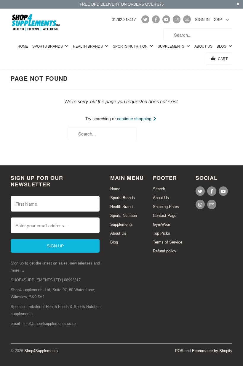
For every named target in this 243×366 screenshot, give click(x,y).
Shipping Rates (166, 206)
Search (159, 189)
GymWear (161, 224)
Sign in (202, 19)
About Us (203, 46)
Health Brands (88, 46)
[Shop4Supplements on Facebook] (156, 19)
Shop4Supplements (41, 351)
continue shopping (135, 118)
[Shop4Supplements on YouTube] (166, 19)
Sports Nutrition (130, 46)
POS (179, 351)
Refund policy (164, 251)
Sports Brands (48, 46)
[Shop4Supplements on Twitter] (145, 19)
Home (22, 46)
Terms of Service (167, 242)
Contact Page (164, 215)
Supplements (171, 46)
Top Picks (161, 233)
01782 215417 (124, 19)
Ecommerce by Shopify (212, 351)
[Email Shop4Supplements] (187, 19)
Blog (222, 46)
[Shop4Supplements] (36, 23)
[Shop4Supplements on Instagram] (176, 19)
